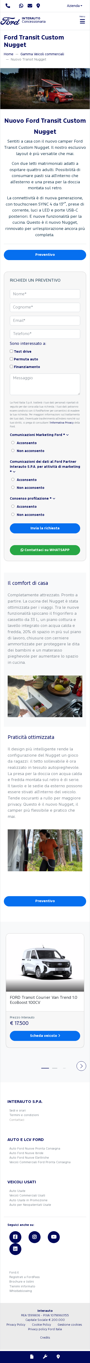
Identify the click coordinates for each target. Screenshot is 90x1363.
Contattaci (16, 1120)
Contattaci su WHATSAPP (47, 550)
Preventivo (45, 254)
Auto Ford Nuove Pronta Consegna (34, 1148)
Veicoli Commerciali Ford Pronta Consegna (40, 1162)
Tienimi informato (22, 1286)
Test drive (22, 351)
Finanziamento (27, 367)
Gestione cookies (70, 1325)
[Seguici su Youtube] (54, 1237)
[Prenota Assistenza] (45, 1357)
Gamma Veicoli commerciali (42, 54)
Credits (45, 1337)
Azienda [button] (73, 5)
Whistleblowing (20, 1291)
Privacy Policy (15, 1325)
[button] (45, 435)
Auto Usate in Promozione (28, 1200)
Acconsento (27, 443)
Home (8, 54)
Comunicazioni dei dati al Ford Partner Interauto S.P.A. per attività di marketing (45, 466)
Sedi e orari (17, 1110)
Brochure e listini (21, 1281)
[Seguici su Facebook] (15, 1237)
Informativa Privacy (62, 423)
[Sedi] (58, 1357)
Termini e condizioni (24, 1115)
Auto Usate (17, 1191)
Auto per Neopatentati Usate (30, 1205)
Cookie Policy (41, 1325)
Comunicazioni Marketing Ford (37, 435)
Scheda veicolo (44, 1035)
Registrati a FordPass (24, 1277)
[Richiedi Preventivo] (32, 1357)
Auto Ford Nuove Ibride (26, 1153)
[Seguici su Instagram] (35, 1237)
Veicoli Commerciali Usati (27, 1195)
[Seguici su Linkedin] (15, 1249)
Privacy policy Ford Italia (45, 1329)
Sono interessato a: (28, 344)
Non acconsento (30, 451)
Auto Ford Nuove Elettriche (29, 1157)
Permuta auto (26, 359)
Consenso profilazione (31, 498)
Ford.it (14, 1272)
